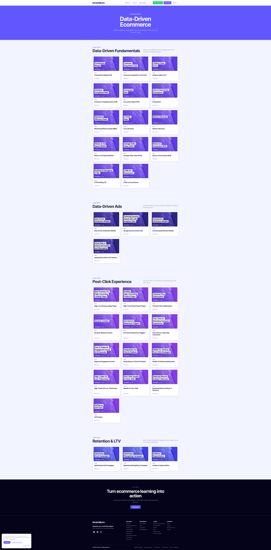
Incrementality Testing (131, 535)
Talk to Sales (157, 3)
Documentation (156, 525)
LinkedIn (169, 529)
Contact (169, 525)
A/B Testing (129, 533)
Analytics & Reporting (131, 525)
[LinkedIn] (94, 532)
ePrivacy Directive (148, 547)
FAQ (141, 525)
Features (127, 3)
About (168, 523)
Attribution (128, 527)
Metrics (155, 527)
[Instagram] (101, 532)
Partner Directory (171, 527)
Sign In (174, 3)
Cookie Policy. (12, 539)
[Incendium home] (99, 3)
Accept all (7, 542)
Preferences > (26, 545)
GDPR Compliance (138, 547)
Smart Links (129, 539)
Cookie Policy (165, 547)
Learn (134, 3)
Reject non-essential (17, 542)
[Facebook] (97, 532)
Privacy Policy (157, 547)
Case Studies (142, 3)
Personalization (129, 531)
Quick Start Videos (157, 533)
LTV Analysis (129, 537)
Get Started (167, 3)
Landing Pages (129, 529)
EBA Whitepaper (143, 529)
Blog (154, 529)
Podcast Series (156, 531)
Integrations (142, 527)
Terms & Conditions (173, 547)
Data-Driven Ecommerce (159, 523)
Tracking (128, 523)
